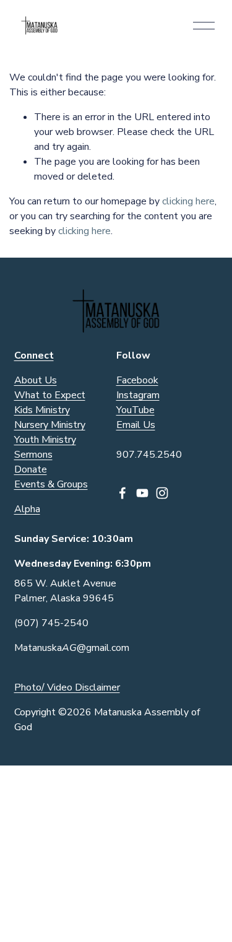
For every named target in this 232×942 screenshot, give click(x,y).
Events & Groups (51, 484)
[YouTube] (142, 493)
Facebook (137, 380)
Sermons (33, 454)
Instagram (138, 395)
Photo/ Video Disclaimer (67, 687)
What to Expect (49, 395)
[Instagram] (162, 493)
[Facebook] (122, 493)
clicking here (188, 201)
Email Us (135, 425)
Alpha (27, 509)
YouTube (135, 410)
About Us (35, 380)
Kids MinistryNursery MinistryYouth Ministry (49, 425)
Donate (30, 469)
